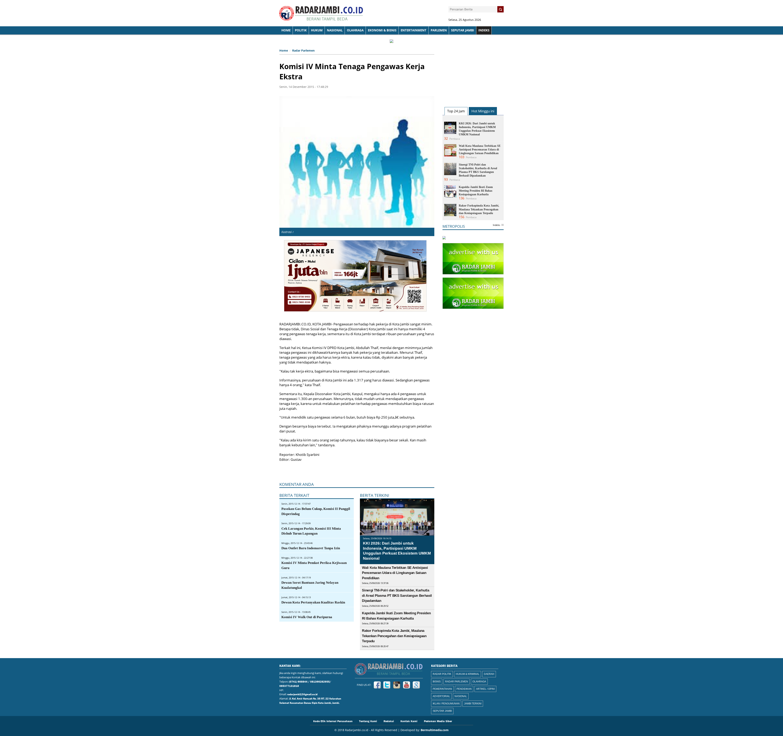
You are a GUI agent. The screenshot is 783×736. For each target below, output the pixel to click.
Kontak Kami (408, 721)
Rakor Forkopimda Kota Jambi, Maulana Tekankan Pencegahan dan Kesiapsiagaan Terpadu (394, 636)
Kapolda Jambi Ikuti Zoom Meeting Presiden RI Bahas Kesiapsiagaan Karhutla (476, 191)
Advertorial (441, 696)
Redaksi (389, 721)
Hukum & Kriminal (467, 674)
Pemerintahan (442, 688)
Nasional (335, 30)
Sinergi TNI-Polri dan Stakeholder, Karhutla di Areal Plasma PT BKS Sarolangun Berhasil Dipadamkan (397, 595)
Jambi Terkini (472, 703)
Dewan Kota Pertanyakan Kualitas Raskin (313, 602)
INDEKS (483, 30)
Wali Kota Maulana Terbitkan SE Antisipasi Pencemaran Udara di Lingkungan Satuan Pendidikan (395, 573)
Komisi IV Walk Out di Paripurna (306, 617)
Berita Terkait (294, 495)
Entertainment (413, 30)
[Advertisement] (473, 72)
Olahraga (355, 30)
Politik (301, 30)
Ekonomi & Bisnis (382, 30)
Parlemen (439, 30)
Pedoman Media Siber (438, 721)
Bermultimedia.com (435, 730)
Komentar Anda (296, 484)
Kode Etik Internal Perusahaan (333, 721)
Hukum (317, 30)
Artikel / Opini (485, 688)
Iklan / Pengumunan (446, 703)
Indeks (496, 225)
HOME (286, 30)
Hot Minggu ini (482, 111)
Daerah (489, 674)
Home (283, 50)
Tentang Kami (368, 721)
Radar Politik (442, 674)
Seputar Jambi (462, 30)
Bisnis (437, 681)
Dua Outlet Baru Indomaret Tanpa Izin (310, 548)
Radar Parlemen (303, 50)
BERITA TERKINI (374, 495)
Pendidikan (464, 688)
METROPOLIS (453, 226)
